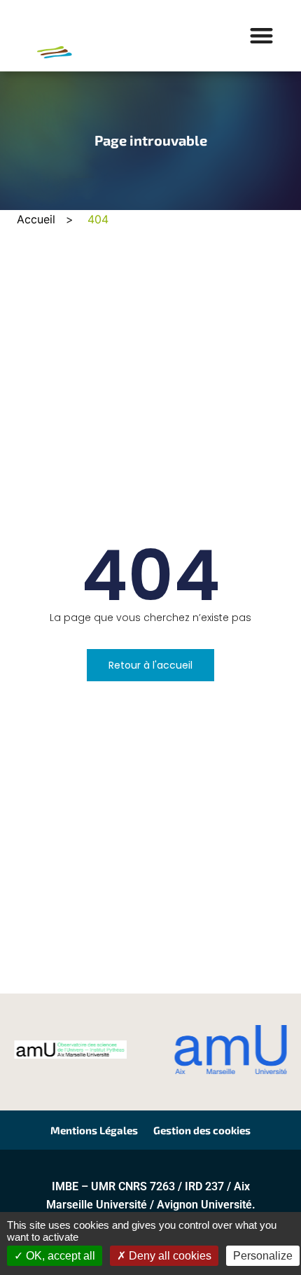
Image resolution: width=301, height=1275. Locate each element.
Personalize (263, 1256)
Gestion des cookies (202, 1130)
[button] (262, 36)
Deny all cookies (168, 1256)
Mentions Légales (94, 1130)
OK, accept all (59, 1256)
